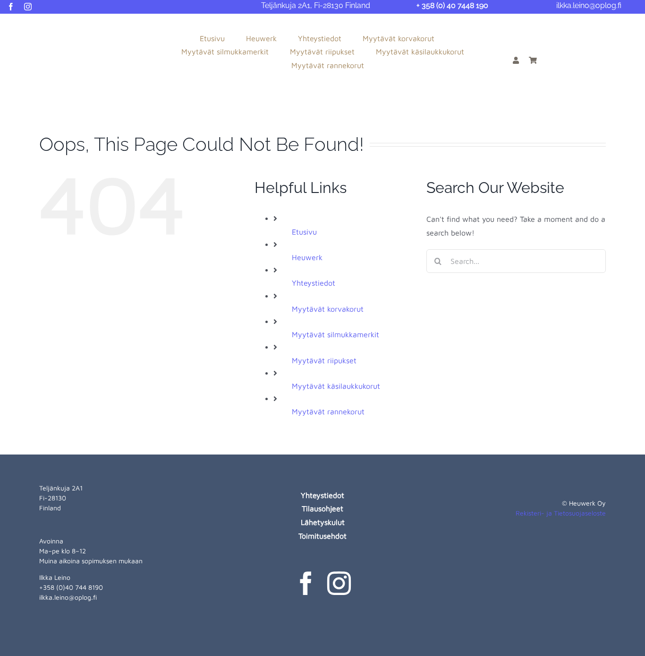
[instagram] (28, 6)
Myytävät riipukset (324, 360)
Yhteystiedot (313, 283)
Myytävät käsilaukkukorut (336, 386)
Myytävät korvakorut (328, 309)
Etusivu (304, 231)
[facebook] (11, 6)
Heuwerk (307, 257)
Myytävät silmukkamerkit (335, 334)
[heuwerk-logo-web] (45, 24)
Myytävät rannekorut (328, 411)
